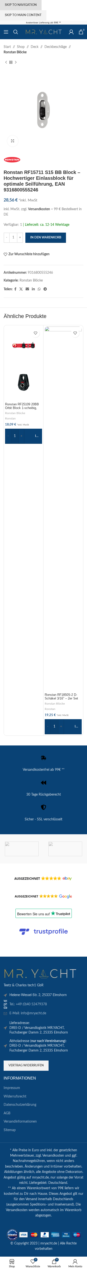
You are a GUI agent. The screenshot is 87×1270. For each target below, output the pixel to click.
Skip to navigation (21, 5)
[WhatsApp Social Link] (39, 289)
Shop (21, 47)
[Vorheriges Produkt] (6, 62)
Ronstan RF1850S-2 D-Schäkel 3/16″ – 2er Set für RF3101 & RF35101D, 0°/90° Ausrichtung (62, 700)
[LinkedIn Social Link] (33, 289)
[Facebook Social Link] (15, 289)
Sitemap (10, 1130)
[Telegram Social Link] (45, 289)
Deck (34, 47)
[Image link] (40, 973)
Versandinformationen (20, 1121)
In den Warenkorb (45, 237)
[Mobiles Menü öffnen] (6, 32)
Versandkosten (39, 209)
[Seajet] (22, 849)
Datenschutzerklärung (20, 1105)
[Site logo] (43, 32)
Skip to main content (23, 15)
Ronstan (10, 418)
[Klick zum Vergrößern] (12, 141)
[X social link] (21, 289)
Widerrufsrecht (15, 1096)
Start (7, 47)
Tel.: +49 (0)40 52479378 (28, 1004)
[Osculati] (65, 849)
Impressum (12, 1088)
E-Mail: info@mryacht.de (27, 1013)
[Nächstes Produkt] (15, 62)
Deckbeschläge (55, 47)
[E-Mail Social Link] (27, 289)
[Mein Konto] (71, 32)
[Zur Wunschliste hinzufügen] (35, 333)
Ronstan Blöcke (15, 52)
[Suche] (16, 32)
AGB (7, 1113)
